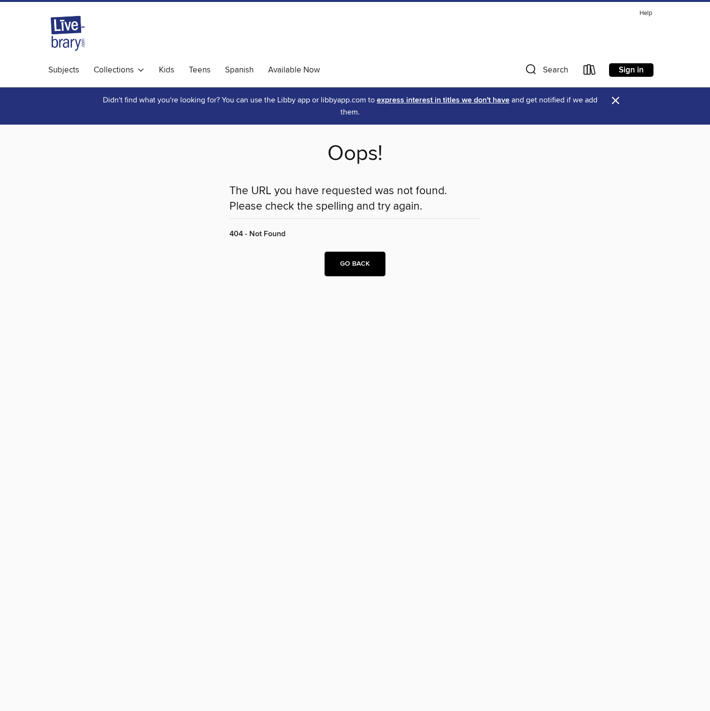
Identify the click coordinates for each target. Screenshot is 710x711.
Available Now (294, 70)
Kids (166, 70)
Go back (355, 263)
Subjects (63, 70)
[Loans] (589, 71)
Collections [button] (116, 70)
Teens (200, 70)
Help (645, 13)
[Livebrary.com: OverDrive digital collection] (67, 33)
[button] (545, 71)
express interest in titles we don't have (443, 100)
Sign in (631, 70)
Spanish (239, 70)
